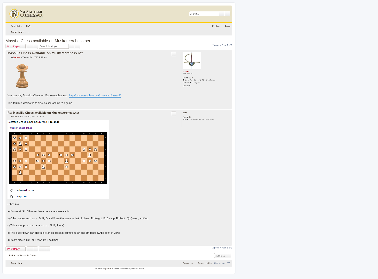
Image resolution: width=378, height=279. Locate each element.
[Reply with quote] (173, 54)
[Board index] (26, 13)
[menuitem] (27, 26)
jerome (186, 71)
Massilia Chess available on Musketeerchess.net (48, 41)
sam (185, 113)
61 (190, 117)
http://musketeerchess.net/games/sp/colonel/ (95, 95)
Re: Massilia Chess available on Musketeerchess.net (43, 112)
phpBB (108, 269)
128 (191, 78)
